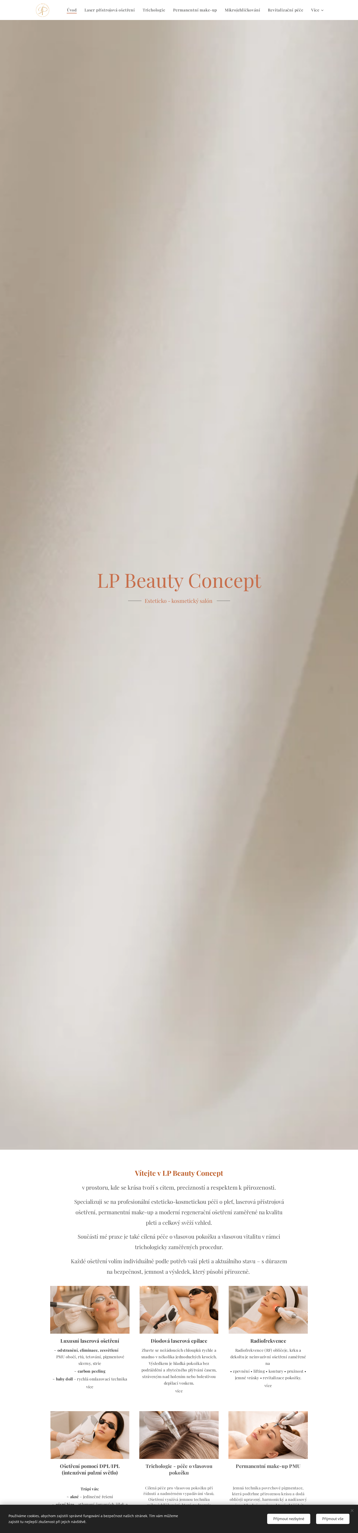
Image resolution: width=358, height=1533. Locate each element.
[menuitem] (73, 10)
